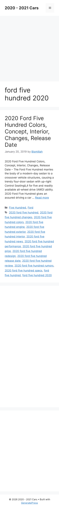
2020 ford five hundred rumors (33, 265)
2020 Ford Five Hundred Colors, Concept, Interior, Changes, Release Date (28, 131)
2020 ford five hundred (23, 212)
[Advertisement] (29, 47)
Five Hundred (17, 207)
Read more (42, 197)
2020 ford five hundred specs (23, 270)
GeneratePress (29, 502)
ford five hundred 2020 (37, 275)
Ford (30, 207)
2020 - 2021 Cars (22, 8)
